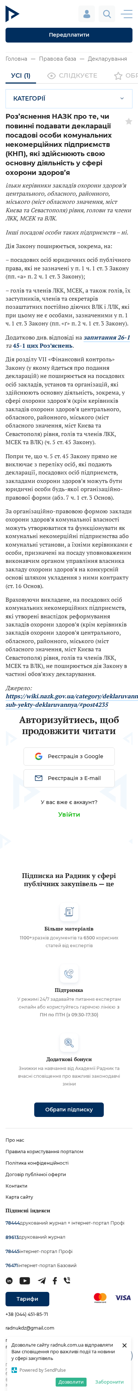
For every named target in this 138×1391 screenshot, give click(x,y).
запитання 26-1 (107, 337)
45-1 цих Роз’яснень (42, 345)
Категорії (29, 98)
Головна (16, 58)
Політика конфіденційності (37, 1163)
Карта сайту (19, 1197)
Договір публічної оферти (36, 1174)
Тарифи (27, 1299)
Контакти (16, 1186)
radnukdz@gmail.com (30, 1328)
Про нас (15, 1140)
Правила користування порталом (45, 1151)
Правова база (57, 58)
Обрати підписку (69, 1109)
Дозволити (71, 1381)
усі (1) (21, 75)
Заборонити (109, 1381)
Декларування (107, 58)
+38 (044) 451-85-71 (27, 1314)
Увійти (69, 814)
